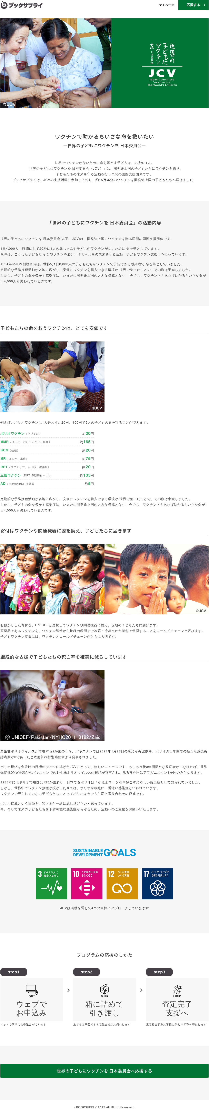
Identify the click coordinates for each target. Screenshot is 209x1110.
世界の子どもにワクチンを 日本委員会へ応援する (104, 1071)
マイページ (166, 5)
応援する (193, 5)
